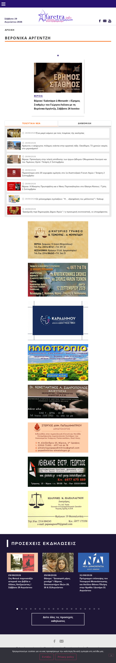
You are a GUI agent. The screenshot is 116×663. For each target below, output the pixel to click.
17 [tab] (89, 609)
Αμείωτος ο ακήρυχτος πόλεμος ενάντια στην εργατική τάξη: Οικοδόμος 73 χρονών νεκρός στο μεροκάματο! (65, 147)
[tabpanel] (22, 571)
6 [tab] (39, 609)
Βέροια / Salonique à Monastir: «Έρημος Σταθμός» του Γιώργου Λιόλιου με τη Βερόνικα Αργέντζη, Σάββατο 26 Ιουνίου (57, 105)
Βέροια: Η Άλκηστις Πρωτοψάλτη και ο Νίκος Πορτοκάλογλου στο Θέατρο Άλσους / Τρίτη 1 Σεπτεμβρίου (64, 187)
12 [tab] (67, 609)
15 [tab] (80, 609)
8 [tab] (48, 609)
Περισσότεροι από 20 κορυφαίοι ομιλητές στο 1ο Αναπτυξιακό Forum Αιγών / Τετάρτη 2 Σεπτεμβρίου (63, 174)
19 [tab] (98, 609)
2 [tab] (21, 609)
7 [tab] (44, 609)
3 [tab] (26, 609)
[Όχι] (111, 655)
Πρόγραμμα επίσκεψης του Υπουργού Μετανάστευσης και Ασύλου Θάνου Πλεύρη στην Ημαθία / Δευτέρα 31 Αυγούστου (94, 584)
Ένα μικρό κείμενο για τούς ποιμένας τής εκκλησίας (60, 133)
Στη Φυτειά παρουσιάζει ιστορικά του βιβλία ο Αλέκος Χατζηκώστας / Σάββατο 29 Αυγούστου (20, 583)
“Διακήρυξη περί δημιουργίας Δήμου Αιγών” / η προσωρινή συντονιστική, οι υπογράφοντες (65, 212)
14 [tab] (76, 609)
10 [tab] (58, 609)
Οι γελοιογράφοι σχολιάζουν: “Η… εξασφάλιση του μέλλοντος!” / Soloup (69, 199)
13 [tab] (71, 609)
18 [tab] (94, 609)
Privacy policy (66, 656)
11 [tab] (62, 609)
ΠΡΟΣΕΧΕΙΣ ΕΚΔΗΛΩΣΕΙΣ (43, 543)
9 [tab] (53, 609)
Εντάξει (46, 656)
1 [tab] (58, 55)
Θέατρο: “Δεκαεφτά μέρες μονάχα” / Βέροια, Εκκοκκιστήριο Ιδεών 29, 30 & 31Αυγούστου (57, 583)
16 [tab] (85, 609)
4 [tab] (30, 609)
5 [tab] (35, 609)
